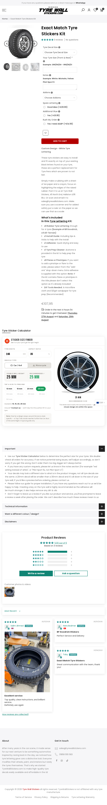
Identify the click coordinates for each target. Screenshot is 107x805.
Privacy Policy (41, 797)
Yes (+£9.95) (53, 115)
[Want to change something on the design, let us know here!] (50, 75)
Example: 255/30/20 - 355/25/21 (57, 64)
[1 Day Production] (59, 120)
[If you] (59, 47)
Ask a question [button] (71, 573)
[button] (47, 39)
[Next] (34, 43)
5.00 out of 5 (61, 543)
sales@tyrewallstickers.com (72, 748)
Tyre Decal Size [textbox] (60, 47)
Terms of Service (23, 797)
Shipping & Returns (59, 797)
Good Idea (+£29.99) (57, 107)
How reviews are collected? (15, 714)
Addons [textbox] (60, 92)
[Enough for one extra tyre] (59, 103)
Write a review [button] (36, 573)
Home (5, 19)
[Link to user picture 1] (27, 661)
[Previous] (7, 43)
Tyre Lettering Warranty (83, 797)
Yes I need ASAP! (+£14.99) (60, 123)
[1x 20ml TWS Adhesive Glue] (59, 111)
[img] (10, 622)
